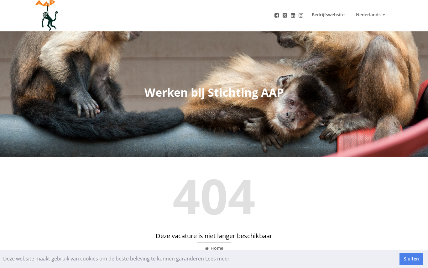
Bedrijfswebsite (328, 15)
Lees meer (217, 258)
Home (217, 248)
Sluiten (411, 259)
